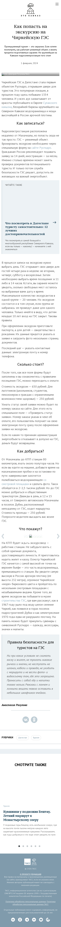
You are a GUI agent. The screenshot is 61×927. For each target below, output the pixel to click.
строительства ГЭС (14, 600)
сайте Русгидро (41, 148)
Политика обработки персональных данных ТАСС (34, 902)
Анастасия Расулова (14, 705)
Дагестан (22, 737)
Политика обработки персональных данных (26, 901)
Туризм (36, 737)
